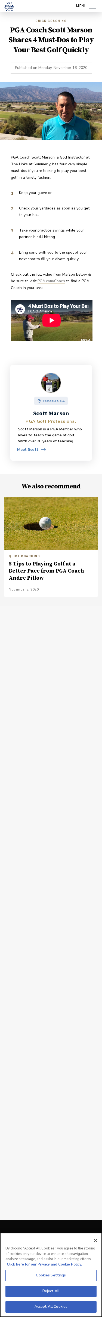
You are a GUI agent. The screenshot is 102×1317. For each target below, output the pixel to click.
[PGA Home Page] (9, 6)
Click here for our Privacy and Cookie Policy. (44, 1264)
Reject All (51, 1291)
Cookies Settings (51, 1275)
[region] (51, 1275)
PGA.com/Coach (51, 281)
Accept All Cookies (51, 1306)
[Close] (95, 1240)
